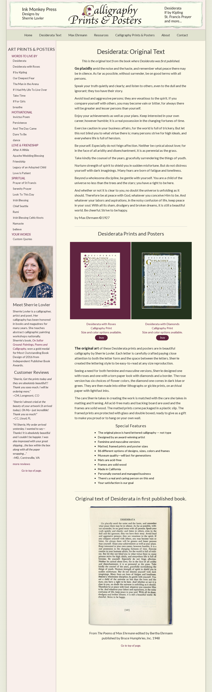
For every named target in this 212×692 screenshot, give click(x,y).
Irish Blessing (20, 200)
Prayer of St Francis (24, 183)
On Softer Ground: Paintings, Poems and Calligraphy (30, 344)
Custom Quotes (22, 239)
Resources (101, 35)
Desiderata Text (50, 35)
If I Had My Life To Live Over (30, 89)
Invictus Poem (21, 117)
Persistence (20, 122)
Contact (182, 35)
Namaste (18, 223)
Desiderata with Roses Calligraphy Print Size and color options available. (101, 330)
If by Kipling (20, 72)
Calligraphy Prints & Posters (135, 35)
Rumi (16, 212)
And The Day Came (24, 128)
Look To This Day (23, 194)
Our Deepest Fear (24, 78)
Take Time (19, 95)
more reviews (21, 464)
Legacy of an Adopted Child (29, 167)
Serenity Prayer (22, 188)
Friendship (19, 161)
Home (28, 35)
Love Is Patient (22, 173)
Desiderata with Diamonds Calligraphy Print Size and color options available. (162, 330)
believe (17, 229)
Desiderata (19, 60)
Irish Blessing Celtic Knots (28, 217)
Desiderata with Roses (26, 66)
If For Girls (19, 101)
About (165, 35)
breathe (17, 107)
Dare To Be (19, 134)
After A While (21, 150)
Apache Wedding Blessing (28, 155)
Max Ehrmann (77, 35)
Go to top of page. (131, 645)
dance (16, 140)
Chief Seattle (20, 206)
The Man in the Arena (26, 84)
